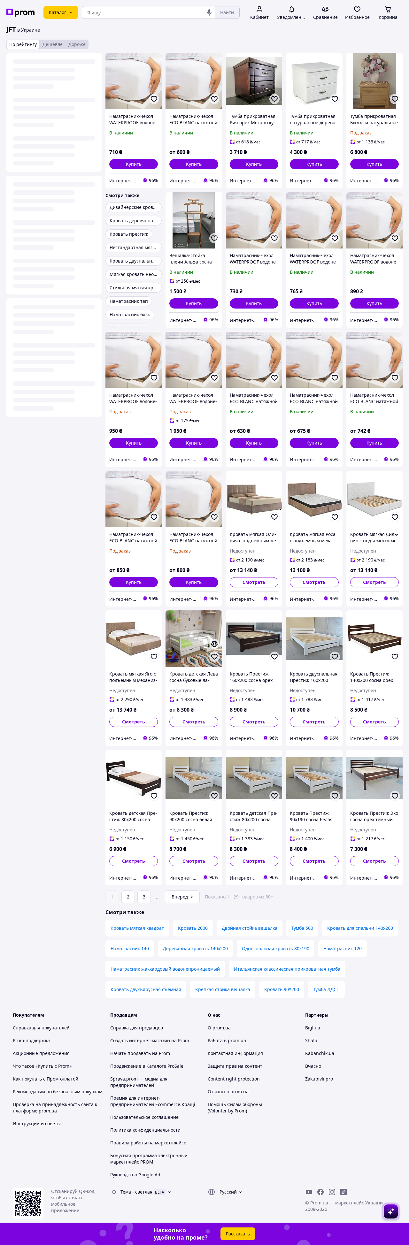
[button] (133, 164)
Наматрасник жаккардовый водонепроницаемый (165, 969)
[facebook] (320, 1192)
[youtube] (309, 1192)
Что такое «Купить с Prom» (42, 1066)
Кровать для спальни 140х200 (360, 928)
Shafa (311, 1040)
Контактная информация (235, 1053)
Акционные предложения (41, 1053)
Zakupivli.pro (319, 1079)
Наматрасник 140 (130, 948)
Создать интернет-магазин (140, 1040)
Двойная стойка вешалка (249, 928)
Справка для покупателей (41, 1028)
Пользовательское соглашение (144, 1117)
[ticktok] (343, 1192)
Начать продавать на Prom (140, 1053)
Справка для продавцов (136, 1028)
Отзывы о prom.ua (228, 1091)
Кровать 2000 (193, 928)
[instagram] (332, 1192)
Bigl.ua (312, 1028)
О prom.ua (219, 1028)
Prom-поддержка (31, 1040)
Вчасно (313, 1066)
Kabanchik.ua (319, 1053)
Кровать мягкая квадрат (137, 928)
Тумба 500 (302, 928)
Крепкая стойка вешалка (222, 989)
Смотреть (254, 582)
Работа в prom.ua (227, 1040)
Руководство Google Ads (136, 1175)
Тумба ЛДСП (326, 989)
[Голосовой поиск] (209, 12)
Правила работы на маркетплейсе (148, 1143)
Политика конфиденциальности (145, 1130)
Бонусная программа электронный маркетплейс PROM (149, 1158)
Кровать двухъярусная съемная (146, 989)
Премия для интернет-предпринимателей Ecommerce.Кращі (152, 1101)
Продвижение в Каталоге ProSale (146, 1066)
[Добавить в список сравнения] (214, 644)
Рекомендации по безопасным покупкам (57, 1091)
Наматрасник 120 (342, 948)
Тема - (136, 1192)
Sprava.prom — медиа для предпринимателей (138, 1082)
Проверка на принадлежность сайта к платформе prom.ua (55, 1107)
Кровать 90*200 (281, 989)
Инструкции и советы (37, 1123)
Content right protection (234, 1079)
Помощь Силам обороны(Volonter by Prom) (235, 1107)
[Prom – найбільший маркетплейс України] (20, 13)
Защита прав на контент (235, 1066)
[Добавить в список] (154, 99)
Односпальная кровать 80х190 (275, 948)
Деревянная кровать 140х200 (195, 948)
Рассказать (238, 1234)
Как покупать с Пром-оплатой (45, 1079)
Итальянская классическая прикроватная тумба (287, 969)
